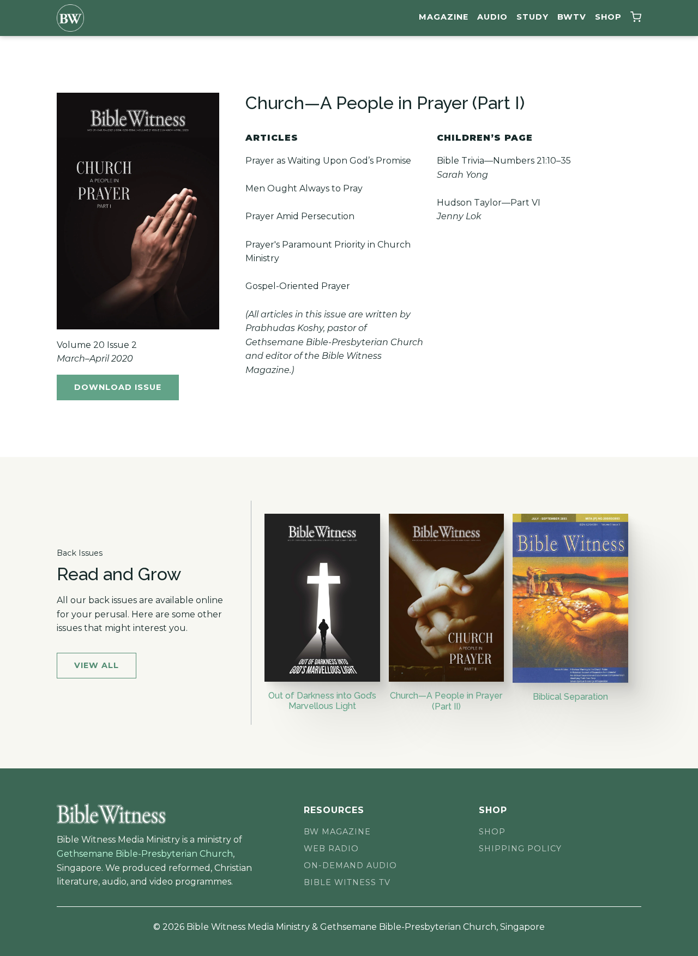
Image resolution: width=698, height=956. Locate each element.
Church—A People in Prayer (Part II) (446, 700)
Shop (608, 17)
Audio (492, 17)
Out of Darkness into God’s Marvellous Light (322, 700)
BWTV (571, 17)
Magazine (443, 17)
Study (532, 17)
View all (96, 665)
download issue (117, 387)
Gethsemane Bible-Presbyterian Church (145, 854)
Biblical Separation (570, 697)
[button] (635, 18)
